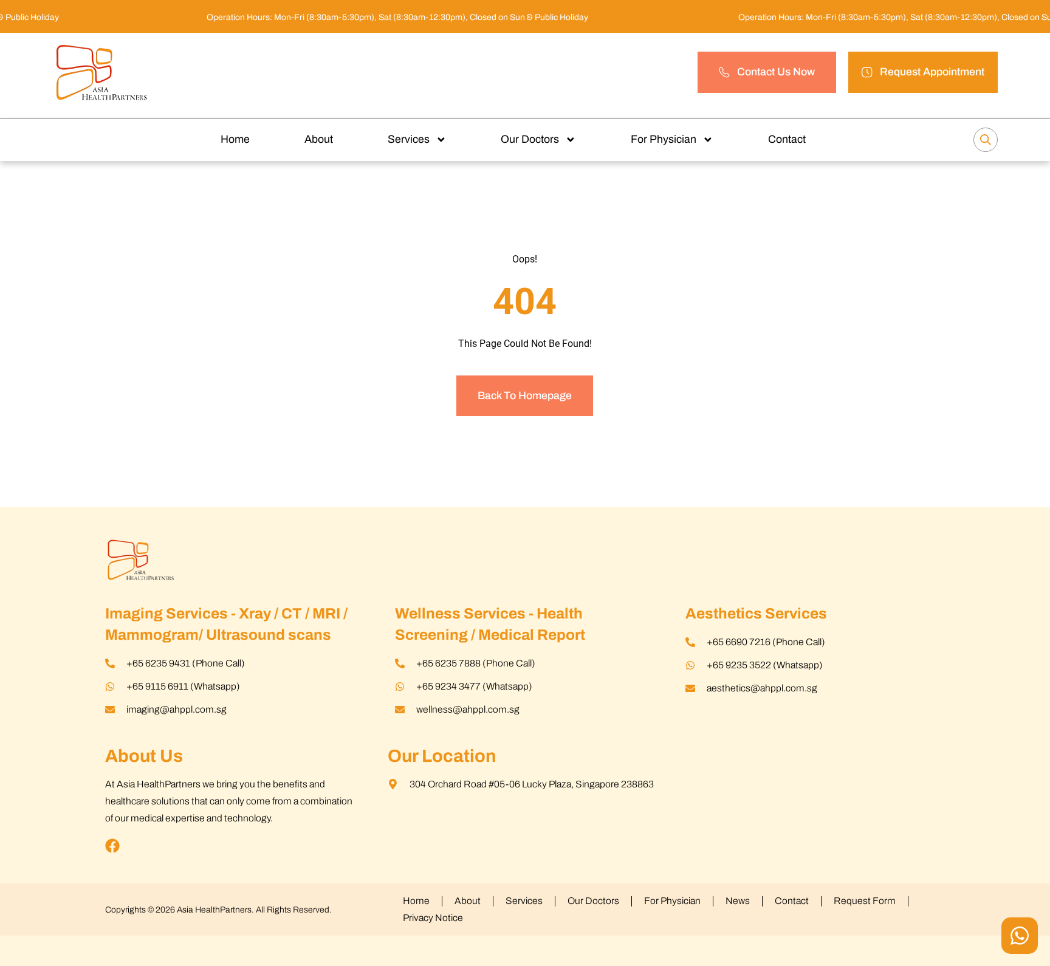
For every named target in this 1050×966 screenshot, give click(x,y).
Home (235, 139)
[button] (923, 72)
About (318, 139)
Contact (787, 139)
